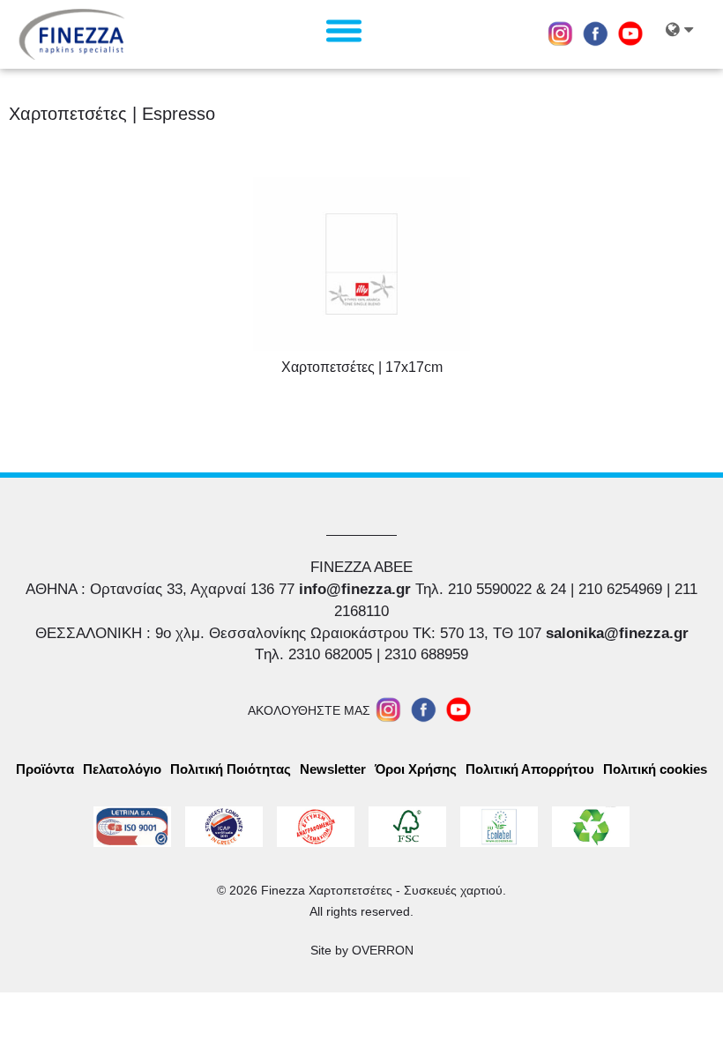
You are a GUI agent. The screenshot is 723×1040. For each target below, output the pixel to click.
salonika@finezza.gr (617, 633)
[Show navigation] (344, 30)
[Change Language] (686, 34)
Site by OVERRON (362, 950)
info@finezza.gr (355, 589)
